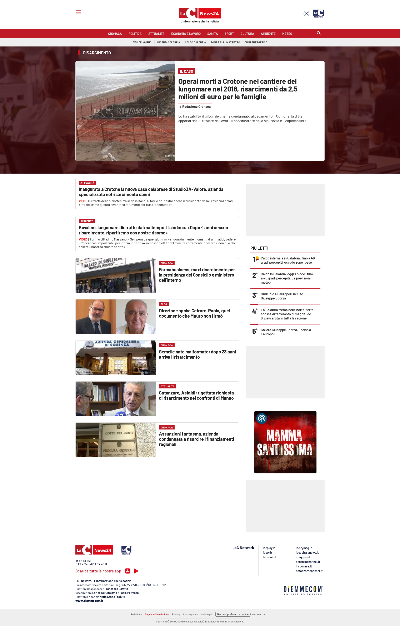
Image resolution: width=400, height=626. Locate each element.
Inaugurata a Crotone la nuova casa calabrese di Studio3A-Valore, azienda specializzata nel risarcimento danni (151, 191)
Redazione (136, 614)
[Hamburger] (77, 12)
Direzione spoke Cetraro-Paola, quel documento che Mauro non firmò (194, 313)
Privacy (176, 614)
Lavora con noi (258, 614)
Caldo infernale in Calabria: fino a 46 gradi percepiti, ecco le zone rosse (288, 260)
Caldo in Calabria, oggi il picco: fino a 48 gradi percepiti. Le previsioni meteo (287, 278)
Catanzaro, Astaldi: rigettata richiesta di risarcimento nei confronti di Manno (196, 395)
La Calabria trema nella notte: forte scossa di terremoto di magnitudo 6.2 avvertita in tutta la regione (287, 314)
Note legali (206, 614)
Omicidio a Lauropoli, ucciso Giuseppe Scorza (282, 296)
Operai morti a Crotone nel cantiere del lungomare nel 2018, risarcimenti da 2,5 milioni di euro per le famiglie (238, 89)
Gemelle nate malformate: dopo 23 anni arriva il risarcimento (197, 354)
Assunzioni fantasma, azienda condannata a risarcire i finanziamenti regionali (196, 439)
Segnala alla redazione (157, 614)
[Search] (319, 33)
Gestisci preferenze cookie (233, 614)
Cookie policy (190, 614)
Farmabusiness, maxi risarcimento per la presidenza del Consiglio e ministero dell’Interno (197, 275)
